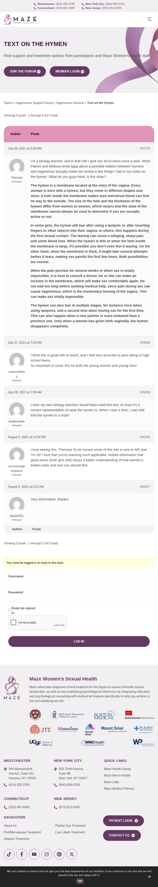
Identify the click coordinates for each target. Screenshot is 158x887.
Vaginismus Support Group (34, 103)
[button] (149, 19)
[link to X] (71, 854)
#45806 (145, 342)
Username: (16, 576)
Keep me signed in (23, 610)
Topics (8, 103)
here (74, 166)
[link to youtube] (34, 854)
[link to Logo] (20, 19)
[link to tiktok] (9, 854)
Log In (79, 641)
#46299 (145, 437)
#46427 (145, 486)
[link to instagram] (46, 854)
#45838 (145, 392)
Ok (80, 881)
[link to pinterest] (59, 854)
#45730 (145, 148)
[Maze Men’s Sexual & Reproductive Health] (12, 687)
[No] (149, 877)
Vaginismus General (70, 103)
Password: (16, 592)
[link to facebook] (21, 854)
